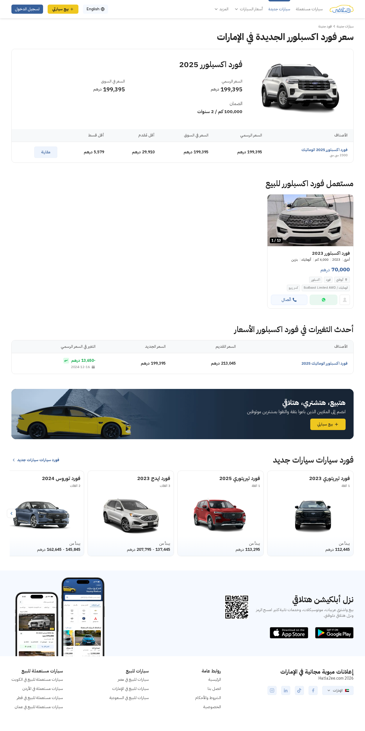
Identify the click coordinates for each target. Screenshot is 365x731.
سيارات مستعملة (309, 9)
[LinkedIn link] (285, 690)
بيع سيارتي (60, 9)
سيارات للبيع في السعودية (129, 698)
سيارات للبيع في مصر (133, 679)
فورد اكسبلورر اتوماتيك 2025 (324, 363)
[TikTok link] (299, 690)
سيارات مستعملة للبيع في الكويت (37, 679)
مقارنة (45, 152)
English (93, 9)
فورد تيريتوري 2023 (329, 478)
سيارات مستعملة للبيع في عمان (39, 707)
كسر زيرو (293, 287)
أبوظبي (339, 279)
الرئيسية (214, 679)
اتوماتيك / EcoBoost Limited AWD (326, 287)
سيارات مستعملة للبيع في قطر (40, 698)
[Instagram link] (272, 690)
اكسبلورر (315, 279)
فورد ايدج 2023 (153, 478)
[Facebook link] (313, 690)
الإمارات (338, 690)
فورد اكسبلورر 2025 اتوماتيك (324, 150)
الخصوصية (212, 707)
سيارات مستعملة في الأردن (42, 689)
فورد (328, 279)
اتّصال (286, 300)
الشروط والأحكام (208, 698)
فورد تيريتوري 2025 (239, 478)
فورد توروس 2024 (61, 478)
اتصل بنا (214, 689)
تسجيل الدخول (27, 9)
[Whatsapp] (323, 300)
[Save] (274, 201)
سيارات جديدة (279, 9)
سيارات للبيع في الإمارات (130, 689)
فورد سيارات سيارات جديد (38, 460)
